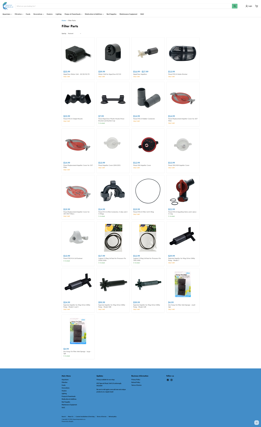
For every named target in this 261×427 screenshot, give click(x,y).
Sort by (64, 33)
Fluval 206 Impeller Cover (142, 165)
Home (64, 20)
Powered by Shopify (67, 421)
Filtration (18, 14)
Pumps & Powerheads (73, 14)
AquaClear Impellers (140, 74)
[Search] (234, 6)
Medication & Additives (94, 14)
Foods (28, 14)
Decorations (38, 14)
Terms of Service (136, 385)
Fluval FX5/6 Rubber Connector (144, 119)
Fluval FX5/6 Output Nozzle (73, 119)
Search (64, 416)
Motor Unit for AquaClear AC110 (109, 74)
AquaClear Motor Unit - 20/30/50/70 (76, 74)
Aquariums (7, 14)
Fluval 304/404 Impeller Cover (178, 165)
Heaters (50, 14)
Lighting (59, 14)
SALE (142, 14)
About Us (70, 416)
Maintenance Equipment (128, 14)
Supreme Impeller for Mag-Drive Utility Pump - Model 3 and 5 (76, 306)
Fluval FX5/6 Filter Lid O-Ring (143, 212)
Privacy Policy (135, 379)
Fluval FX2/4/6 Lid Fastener (73, 258)
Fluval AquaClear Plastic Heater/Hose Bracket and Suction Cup (111, 120)
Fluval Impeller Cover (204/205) (109, 165)
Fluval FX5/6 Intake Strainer (177, 74)
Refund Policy (135, 382)
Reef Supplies (112, 14)
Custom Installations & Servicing (85, 416)
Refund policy (113, 416)
